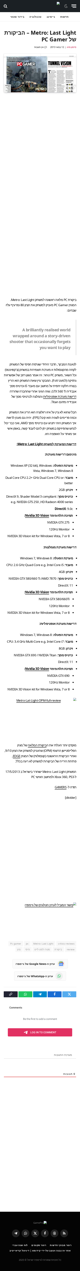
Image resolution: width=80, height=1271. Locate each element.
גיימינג (51, 16)
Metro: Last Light (43, 943)
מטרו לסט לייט (42, 949)
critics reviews (66, 943)
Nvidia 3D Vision (37, 515)
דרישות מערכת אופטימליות (59, 396)
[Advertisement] (40, 250)
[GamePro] (36, 6)
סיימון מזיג (71, 47)
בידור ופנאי (17, 16)
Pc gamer (15, 943)
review (70, 949)
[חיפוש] (6, 6)
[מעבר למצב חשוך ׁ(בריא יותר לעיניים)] (66, 6)
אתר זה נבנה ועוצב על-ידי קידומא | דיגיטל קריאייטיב (40, 1250)
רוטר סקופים (38, 1245)
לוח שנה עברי (20, 1245)
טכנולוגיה (35, 16)
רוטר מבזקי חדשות (60, 1245)
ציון (19, 949)
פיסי (27, 949)
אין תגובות (39, 47)
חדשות (64, 16)
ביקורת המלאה (37, 745)
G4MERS (60, 787)
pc (27, 943)
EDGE (16, 756)
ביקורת (58, 949)
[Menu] (73, 6)
